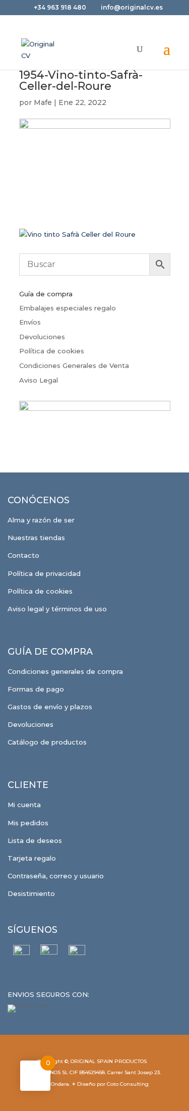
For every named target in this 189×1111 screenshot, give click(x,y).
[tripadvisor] (77, 953)
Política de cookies (51, 351)
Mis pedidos (28, 823)
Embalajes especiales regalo (67, 308)
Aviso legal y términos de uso (57, 609)
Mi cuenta (24, 805)
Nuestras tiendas (36, 538)
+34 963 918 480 (61, 7)
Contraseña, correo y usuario (56, 876)
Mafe (43, 102)
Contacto (23, 555)
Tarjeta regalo (32, 858)
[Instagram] (49, 953)
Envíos (30, 322)
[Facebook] (21, 953)
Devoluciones (42, 337)
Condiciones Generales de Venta (74, 365)
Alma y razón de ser (41, 520)
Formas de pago (36, 689)
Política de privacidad (44, 573)
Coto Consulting (128, 1084)
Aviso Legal (38, 380)
